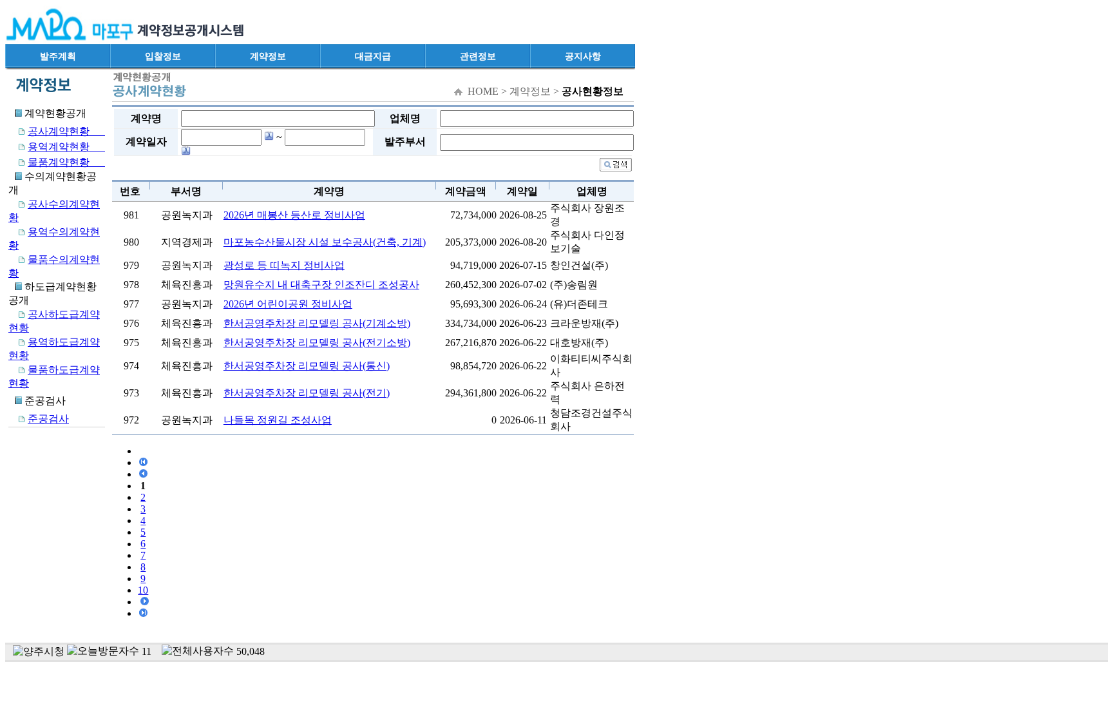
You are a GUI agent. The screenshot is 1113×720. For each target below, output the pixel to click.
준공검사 (48, 418)
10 (143, 590)
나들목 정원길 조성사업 (278, 419)
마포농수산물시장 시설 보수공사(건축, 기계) (325, 242)
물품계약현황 (66, 162)
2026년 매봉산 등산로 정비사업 (294, 214)
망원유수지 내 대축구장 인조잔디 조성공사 (321, 284)
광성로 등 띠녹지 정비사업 (284, 265)
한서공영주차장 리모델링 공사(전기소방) (317, 342)
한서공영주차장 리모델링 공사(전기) (307, 392)
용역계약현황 (66, 146)
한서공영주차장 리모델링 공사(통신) (307, 365)
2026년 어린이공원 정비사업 (288, 303)
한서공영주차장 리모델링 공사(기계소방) (317, 323)
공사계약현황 (66, 131)
